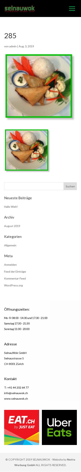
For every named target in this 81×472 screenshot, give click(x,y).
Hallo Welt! (11, 206)
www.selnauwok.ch (16, 398)
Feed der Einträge (15, 271)
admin (13, 46)
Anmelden (10, 264)
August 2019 (12, 226)
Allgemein (10, 245)
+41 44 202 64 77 (18, 387)
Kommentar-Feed (15, 278)
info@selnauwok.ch (16, 393)
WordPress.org (13, 285)
